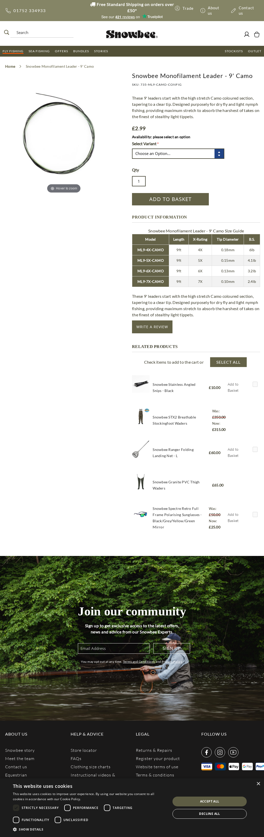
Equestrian (16, 774)
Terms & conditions (155, 774)
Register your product (158, 758)
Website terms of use (157, 766)
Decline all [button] (209, 814)
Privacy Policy (172, 662)
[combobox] (41, 32)
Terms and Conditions (139, 662)
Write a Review (152, 326)
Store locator (84, 750)
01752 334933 (29, 10)
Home (10, 66)
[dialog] (132, 807)
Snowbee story (20, 750)
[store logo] (132, 34)
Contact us (16, 766)
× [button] (258, 784)
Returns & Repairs (154, 750)
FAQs (76, 758)
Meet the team (20, 758)
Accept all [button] (209, 801)
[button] (89, 829)
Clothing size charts (91, 766)
